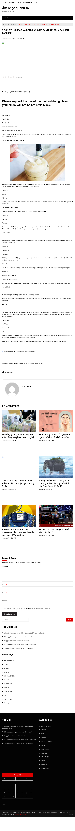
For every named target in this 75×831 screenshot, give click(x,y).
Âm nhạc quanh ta (15, 8)
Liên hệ (35, 2)
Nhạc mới (6, 672)
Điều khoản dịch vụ (14, 2)
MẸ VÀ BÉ (7, 668)
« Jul (3, 805)
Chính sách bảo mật (26, 2)
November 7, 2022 (7, 538)
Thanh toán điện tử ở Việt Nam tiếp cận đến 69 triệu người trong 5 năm (18, 483)
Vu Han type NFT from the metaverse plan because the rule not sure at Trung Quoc (18, 532)
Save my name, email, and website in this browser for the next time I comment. (27, 609)
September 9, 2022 (44, 489)
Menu (6, 17)
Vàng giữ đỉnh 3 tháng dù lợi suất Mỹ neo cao (16, 640)
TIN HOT (6, 695)
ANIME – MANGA (9, 660)
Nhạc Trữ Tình (8, 683)
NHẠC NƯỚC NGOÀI (9, 676)
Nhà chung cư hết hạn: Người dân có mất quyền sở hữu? (20, 644)
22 (26, 793)
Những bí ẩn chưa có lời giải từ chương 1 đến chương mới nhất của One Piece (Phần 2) (54, 483)
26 (13, 796)
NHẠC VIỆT (7, 687)
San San (19, 38)
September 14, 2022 (8, 440)
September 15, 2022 (8, 38)
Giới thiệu (4, 2)
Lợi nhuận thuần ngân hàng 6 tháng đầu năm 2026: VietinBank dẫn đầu (24, 633)
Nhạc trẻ (6, 680)
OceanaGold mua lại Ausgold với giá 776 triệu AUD (18, 648)
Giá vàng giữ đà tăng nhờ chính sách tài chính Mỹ (18, 637)
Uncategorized (8, 703)
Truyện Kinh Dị (8, 699)
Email (4, 593)
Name (4, 585)
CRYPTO (6, 664)
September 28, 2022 (45, 440)
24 (4, 796)
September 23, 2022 (8, 489)
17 (4, 793)
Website (4, 601)
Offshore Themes (9, 814)
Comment (5, 566)
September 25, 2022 (45, 535)
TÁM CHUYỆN (8, 691)
